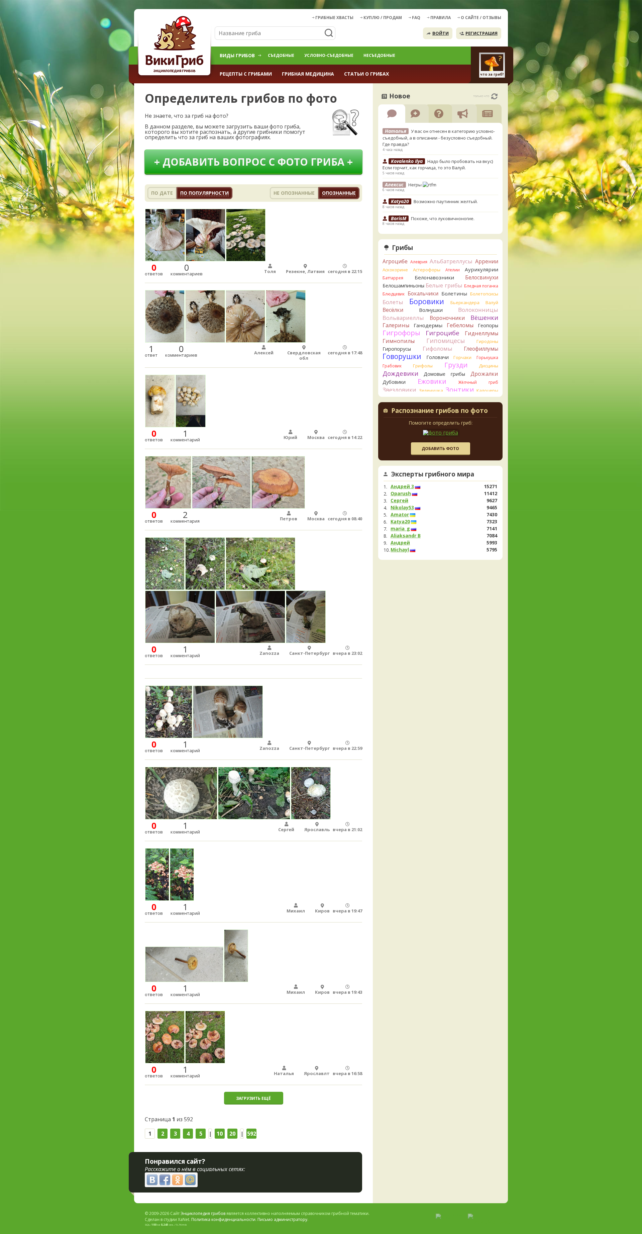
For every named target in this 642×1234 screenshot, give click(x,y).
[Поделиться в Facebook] (164, 1179)
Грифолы (423, 366)
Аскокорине (395, 270)
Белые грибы (444, 285)
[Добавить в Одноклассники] (177, 1179)
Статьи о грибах (366, 74)
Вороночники (447, 318)
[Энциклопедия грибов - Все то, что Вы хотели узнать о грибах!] (175, 46)
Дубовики (394, 382)
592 (251, 1133)
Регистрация (481, 33)
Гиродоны (487, 341)
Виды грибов (237, 55)
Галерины (396, 325)
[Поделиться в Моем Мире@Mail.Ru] (190, 1179)
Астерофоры (426, 270)
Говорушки (402, 356)
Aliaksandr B (406, 535)
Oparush (401, 493)
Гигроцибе (442, 333)
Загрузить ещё (253, 1098)
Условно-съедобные (328, 55)
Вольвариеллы (403, 318)
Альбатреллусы (451, 261)
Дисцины (488, 366)
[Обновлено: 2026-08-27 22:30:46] (494, 96)
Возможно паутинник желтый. (446, 201)
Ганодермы (428, 325)
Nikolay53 (402, 507)
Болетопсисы (484, 294)
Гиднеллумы (481, 333)
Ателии (452, 270)
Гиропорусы (397, 349)
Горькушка (487, 357)
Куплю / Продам (382, 17)
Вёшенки (484, 318)
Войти (440, 33)
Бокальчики (423, 293)
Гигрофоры (401, 332)
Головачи (437, 357)
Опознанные (339, 193)
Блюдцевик (394, 294)
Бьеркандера (464, 302)
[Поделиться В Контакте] (152, 1179)
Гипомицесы (445, 341)
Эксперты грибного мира (432, 474)
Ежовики (432, 381)
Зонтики (459, 389)
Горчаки (462, 357)
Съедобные (281, 55)
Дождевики (400, 373)
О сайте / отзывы (481, 17)
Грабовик (392, 366)
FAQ (416, 17)
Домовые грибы (444, 374)
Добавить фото (440, 448)
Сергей (399, 500)
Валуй (492, 302)
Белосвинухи (481, 277)
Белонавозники (434, 277)
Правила (440, 17)
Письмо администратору (282, 1219)
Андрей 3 (402, 486)
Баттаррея (393, 278)
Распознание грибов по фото (439, 411)
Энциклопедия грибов (203, 1213)
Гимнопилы (399, 341)
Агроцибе (395, 261)
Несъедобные (379, 55)
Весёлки (393, 310)
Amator (400, 514)
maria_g (400, 528)
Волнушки (431, 310)
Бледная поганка (481, 286)
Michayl (400, 549)
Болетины (454, 293)
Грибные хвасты (334, 17)
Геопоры (488, 325)
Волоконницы (478, 310)
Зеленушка (431, 390)
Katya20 (400, 521)
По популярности (204, 193)
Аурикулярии (481, 269)
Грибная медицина (308, 74)
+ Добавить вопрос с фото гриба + (253, 162)
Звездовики (399, 390)
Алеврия (418, 262)
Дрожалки (484, 373)
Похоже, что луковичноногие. (442, 218)
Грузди (455, 364)
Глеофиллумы (481, 348)
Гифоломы (437, 348)
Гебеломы (460, 325)
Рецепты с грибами (246, 74)
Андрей (400, 542)
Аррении (486, 261)
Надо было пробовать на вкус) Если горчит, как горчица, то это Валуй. (438, 164)
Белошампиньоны (403, 285)
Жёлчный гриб (478, 382)
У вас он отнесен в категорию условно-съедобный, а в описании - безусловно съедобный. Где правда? (439, 137)
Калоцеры (487, 390)
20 (232, 1133)
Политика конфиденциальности (223, 1219)
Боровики (426, 301)
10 (220, 1133)
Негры (415, 185)
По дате (162, 193)
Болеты (393, 302)
